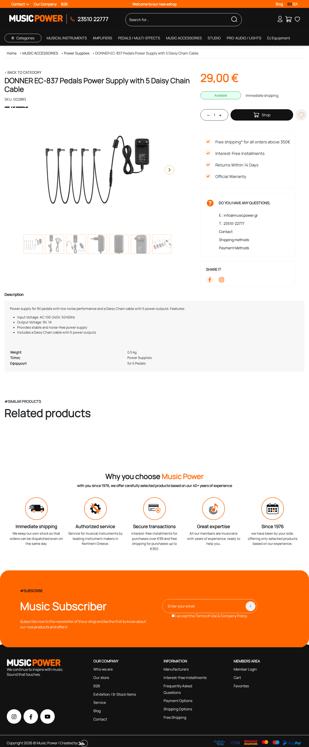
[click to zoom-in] (97, 169)
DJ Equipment (278, 38)
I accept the (211, 615)
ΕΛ (295, 4)
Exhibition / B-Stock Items (114, 694)
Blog (279, 4)
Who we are (103, 669)
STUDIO (214, 38)
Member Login (245, 669)
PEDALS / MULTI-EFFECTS (139, 38)
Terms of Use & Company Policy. (221, 615)
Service (99, 702)
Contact (226, 231)
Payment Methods (234, 247)
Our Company (45, 4)
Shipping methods (234, 239)
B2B (64, 4)
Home (12, 53)
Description (14, 294)
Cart (237, 677)
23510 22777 (93, 19)
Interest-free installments (185, 677)
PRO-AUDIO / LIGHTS (244, 38)
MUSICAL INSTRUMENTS (67, 38)
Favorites (241, 685)
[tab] (154, 294)
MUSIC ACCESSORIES (184, 38)
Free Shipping (175, 717)
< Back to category (23, 72)
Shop (266, 114)
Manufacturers (176, 669)
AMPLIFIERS (102, 38)
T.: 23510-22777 (231, 223)
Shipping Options (178, 709)
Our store (101, 677)
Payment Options (178, 700)
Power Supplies (76, 53)
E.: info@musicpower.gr (238, 215)
